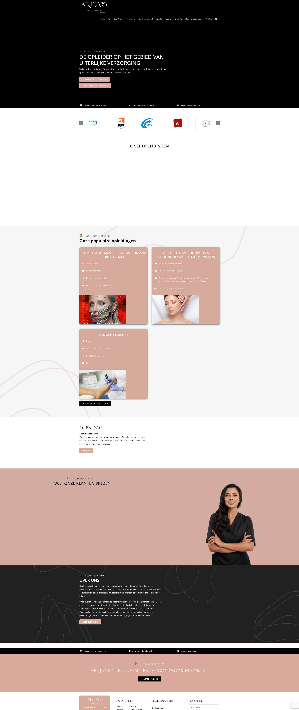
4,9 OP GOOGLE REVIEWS (84, 478)
